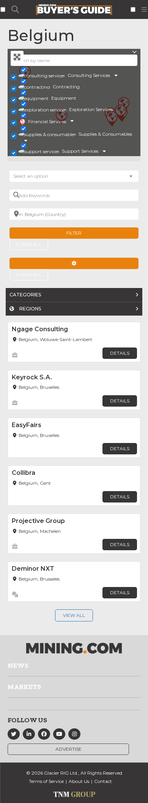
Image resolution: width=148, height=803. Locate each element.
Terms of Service (46, 781)
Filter (74, 233)
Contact (103, 781)
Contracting (66, 86)
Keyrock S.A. (32, 377)
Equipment (63, 98)
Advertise (68, 749)
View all (74, 615)
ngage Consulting (40, 329)
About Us (79, 781)
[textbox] (34, 176)
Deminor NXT (33, 568)
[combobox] (74, 176)
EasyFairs (26, 425)
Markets (24, 686)
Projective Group (38, 520)
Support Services (80, 151)
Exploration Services (91, 109)
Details (119, 353)
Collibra (23, 472)
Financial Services (47, 121)
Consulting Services (89, 75)
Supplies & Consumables (105, 134)
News (18, 665)
